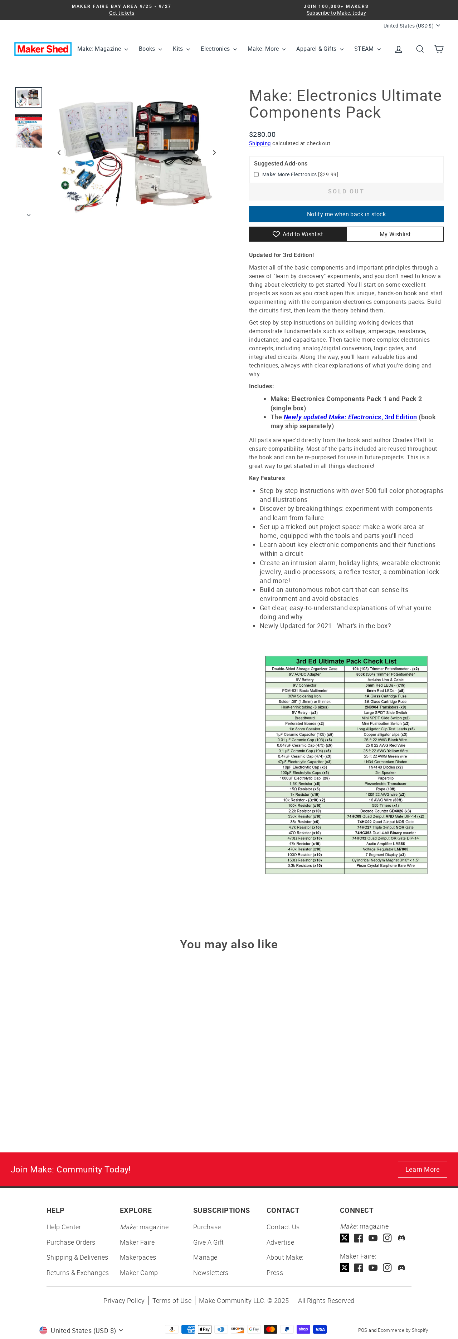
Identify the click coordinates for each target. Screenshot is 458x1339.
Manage (205, 1257)
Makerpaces (138, 1257)
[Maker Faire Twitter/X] (344, 1267)
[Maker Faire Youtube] (373, 1267)
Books (148, 49)
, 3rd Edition (350, 417)
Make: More (264, 49)
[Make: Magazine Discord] (401, 1238)
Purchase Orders (71, 1242)
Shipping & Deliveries (77, 1257)
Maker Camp (139, 1272)
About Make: (285, 1257)
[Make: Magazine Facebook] (358, 1238)
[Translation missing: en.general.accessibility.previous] (59, 152)
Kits (179, 49)
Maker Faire (137, 1242)
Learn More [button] (422, 1169)
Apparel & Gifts (317, 49)
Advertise (280, 1242)
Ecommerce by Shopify (403, 1330)
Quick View (65, 1062)
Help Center (64, 1226)
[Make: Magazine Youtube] (373, 1238)
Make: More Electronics (289, 174)
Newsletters (211, 1272)
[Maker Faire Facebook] (358, 1267)
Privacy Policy (124, 1300)
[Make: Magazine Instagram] (387, 1238)
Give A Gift (208, 1242)
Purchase (207, 1226)
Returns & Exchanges (78, 1272)
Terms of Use (171, 1300)
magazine (144, 1226)
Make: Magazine (100, 49)
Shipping (260, 143)
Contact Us (283, 1226)
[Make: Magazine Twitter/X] (344, 1238)
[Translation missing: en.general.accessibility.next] (214, 152)
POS (362, 1330)
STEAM (364, 49)
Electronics (216, 49)
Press (275, 1272)
